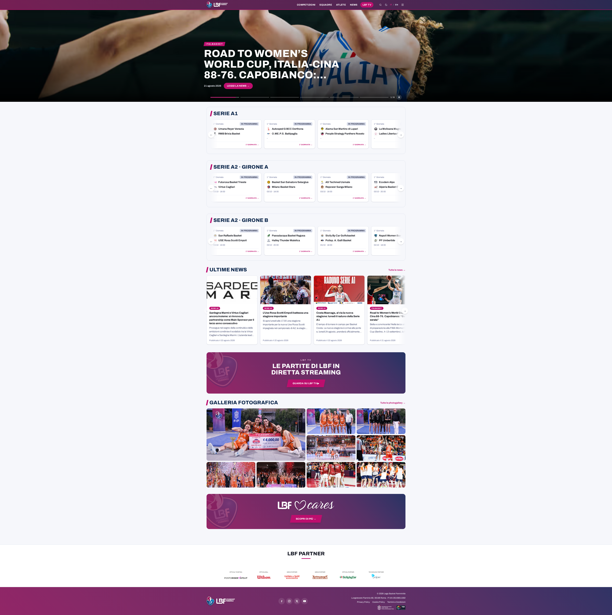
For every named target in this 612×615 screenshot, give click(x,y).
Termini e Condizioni (396, 602)
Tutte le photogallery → (392, 403)
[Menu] (402, 5)
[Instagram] (289, 601)
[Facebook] (281, 601)
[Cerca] (380, 4)
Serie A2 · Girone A (240, 167)
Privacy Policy (363, 602)
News (353, 5)
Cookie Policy (378, 602)
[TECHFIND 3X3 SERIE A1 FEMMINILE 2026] (256, 434)
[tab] (224, 97)
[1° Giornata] (236, 134)
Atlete (341, 5)
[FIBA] (400, 607)
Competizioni (306, 5)
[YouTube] (304, 601)
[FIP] (386, 607)
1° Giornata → (252, 144)
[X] (297, 601)
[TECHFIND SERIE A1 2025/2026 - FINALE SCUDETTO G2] (331, 475)
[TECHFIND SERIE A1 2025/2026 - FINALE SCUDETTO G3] (331, 448)
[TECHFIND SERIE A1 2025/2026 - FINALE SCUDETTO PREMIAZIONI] (231, 475)
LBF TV (367, 5)
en (396, 5)
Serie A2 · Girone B (240, 220)
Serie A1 (225, 113)
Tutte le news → (396, 270)
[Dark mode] (386, 5)
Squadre (325, 5)
